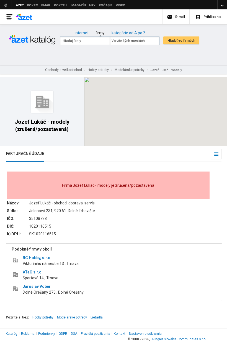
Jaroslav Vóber (37, 286)
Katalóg (11, 334)
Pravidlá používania (95, 334)
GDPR (63, 334)
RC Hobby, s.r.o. (37, 258)
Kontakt (119, 334)
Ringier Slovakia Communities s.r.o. (179, 339)
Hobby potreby (42, 317)
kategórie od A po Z (129, 33)
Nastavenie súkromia (145, 334)
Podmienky (46, 334)
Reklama (28, 334)
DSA (74, 334)
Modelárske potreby (72, 317)
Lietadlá (97, 317)
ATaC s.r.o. (33, 272)
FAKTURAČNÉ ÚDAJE (25, 153)
